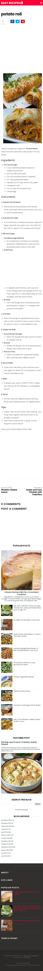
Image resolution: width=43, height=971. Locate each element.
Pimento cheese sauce (9, 490)
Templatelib (26, 957)
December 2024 (6, 841)
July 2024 (4, 853)
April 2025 (4, 832)
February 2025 (5, 835)
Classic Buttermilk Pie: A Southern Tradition (21, 593)
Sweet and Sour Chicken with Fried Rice (34, 491)
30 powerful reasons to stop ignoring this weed (24, 664)
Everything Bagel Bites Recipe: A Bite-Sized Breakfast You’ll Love (26, 649)
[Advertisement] (21, 49)
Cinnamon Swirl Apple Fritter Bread (27, 705)
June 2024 (4, 856)
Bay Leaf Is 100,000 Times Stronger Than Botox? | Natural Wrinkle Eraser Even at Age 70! (27, 608)
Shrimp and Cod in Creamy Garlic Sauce (19, 743)
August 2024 (5, 850)
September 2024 (6, 847)
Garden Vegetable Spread (24, 677)
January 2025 (5, 838)
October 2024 (5, 844)
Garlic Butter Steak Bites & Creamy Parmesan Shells (27, 635)
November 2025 (6, 823)
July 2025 (4, 829)
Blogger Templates (30, 955)
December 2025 (6, 820)
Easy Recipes (11, 3)
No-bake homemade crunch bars (27, 620)
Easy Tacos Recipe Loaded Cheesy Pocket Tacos (27, 720)
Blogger (25, 810)
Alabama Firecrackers (22, 691)
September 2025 (6, 826)
